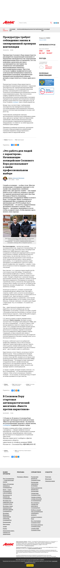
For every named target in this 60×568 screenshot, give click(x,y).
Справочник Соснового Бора (35, 494)
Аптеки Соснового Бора (36, 518)
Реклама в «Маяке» (22, 477)
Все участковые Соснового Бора (36, 521)
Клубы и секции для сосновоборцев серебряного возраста (37, 512)
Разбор (5, 528)
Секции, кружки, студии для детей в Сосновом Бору (36, 498)
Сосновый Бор (12, 30)
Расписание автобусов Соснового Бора (35, 478)
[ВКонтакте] (12, 145)
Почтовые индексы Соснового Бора (37, 525)
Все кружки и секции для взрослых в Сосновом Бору (35, 505)
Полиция (18, 385)
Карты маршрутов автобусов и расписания (36, 489)
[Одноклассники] (16, 145)
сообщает (16, 102)
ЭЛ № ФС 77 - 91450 (37, 544)
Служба (14, 385)
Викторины (6, 524)
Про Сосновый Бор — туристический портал (8, 480)
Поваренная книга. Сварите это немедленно (8, 532)
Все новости (5, 30)
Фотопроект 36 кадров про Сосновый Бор (7, 496)
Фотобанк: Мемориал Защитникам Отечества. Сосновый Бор (7, 517)
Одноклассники (50, 481)
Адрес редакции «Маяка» (21, 541)
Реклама (39, 29)
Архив (5, 526)
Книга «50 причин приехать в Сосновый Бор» (8, 485)
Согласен (30, 565)
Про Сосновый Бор (45, 30)
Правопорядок (20, 139)
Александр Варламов (18, 178)
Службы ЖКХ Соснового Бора (35, 529)
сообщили (6, 425)
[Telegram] (14, 145)
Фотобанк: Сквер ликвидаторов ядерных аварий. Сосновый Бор (8, 508)
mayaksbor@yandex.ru (29, 545)
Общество (10, 139)
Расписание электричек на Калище (34, 484)
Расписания (20, 29)
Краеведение (7, 522)
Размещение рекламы (21, 547)
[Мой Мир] (18, 145)
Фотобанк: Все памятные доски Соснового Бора (8, 502)
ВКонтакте (48, 479)
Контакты (34, 29)
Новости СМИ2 (42, 40)
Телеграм (48, 477)
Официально (27, 29)
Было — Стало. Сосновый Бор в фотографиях (7, 491)
